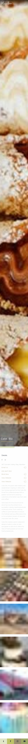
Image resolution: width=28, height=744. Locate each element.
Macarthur (7, 3)
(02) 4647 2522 (7, 471)
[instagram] (5, 460)
